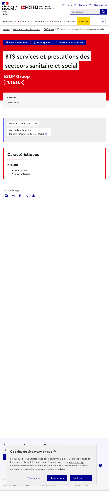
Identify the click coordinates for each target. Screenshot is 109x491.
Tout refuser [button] (57, 477)
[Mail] (13, 196)
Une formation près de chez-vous (26, 29)
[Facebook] (33, 196)
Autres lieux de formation (71, 42)
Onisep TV (67, 4)
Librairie (83, 4)
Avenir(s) (83, 21)
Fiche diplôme (43, 42)
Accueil (6, 29)
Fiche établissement (18, 42)
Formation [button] (8, 21)
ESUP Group (49, 29)
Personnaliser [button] (35, 477)
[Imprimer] (6, 196)
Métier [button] (23, 21)
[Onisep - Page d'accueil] (29, 7)
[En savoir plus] (46, 134)
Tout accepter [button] (81, 477)
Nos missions (100, 4)
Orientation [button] (39, 21)
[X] (27, 196)
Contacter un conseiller (63, 21)
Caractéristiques (13, 102)
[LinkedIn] (20, 196)
